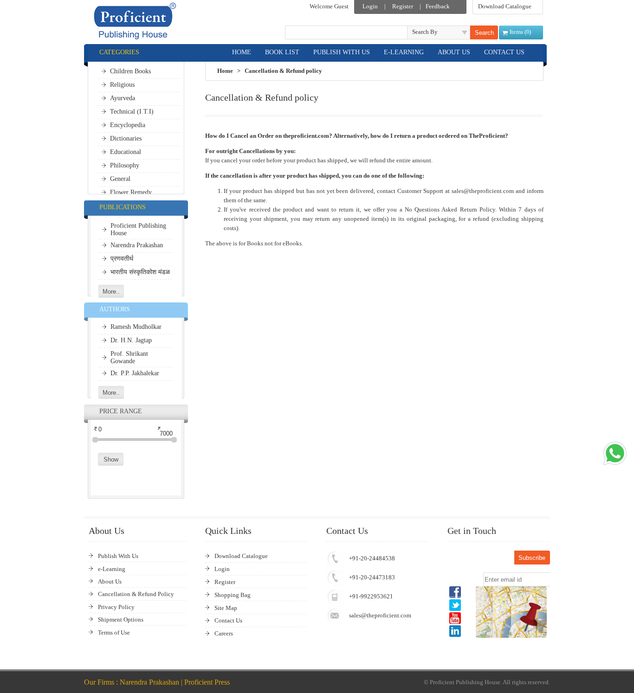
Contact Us (228, 620)
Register (402, 6)
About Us (110, 581)
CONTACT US (504, 52)
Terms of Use (114, 632)
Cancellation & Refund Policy (136, 593)
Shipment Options (120, 619)
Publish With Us (118, 555)
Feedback (438, 6)
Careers (223, 633)
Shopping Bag (232, 594)
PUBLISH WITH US (341, 52)
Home (225, 70)
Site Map (225, 607)
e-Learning (111, 568)
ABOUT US (454, 52)
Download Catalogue (504, 6)
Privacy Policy (116, 606)
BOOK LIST (282, 52)
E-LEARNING (404, 52)
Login (370, 6)
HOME (241, 52)
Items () (520, 31)
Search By (425, 31)
